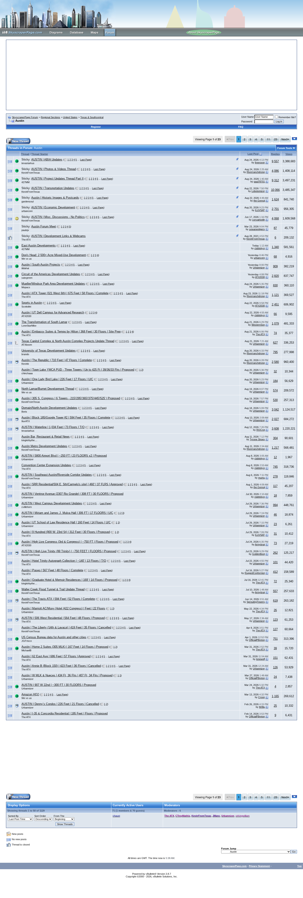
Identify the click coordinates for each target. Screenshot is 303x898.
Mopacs (26, 287)
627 (275, 342)
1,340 (275, 247)
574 (275, 390)
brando (25, 354)
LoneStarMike (29, 325)
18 (275, 495)
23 (275, 139)
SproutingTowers (256, 602)
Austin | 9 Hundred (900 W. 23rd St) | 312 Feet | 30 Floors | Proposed (66, 532)
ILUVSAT (260, 210)
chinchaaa (27, 373)
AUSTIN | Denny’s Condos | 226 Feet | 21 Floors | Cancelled (60, 704)
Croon (261, 697)
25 (275, 705)
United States (70, 117)
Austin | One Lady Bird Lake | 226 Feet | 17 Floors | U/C (57, 379)
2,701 (275, 209)
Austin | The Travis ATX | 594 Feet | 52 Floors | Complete (58, 599)
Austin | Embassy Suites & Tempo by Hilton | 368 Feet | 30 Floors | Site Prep (71, 331)
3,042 (275, 409)
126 (275, 667)
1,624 (275, 199)
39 (275, 648)
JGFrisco (27, 641)
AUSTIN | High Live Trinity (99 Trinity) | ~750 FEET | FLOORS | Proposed (69, 551)
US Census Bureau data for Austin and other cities (54, 637)
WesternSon (258, 324)
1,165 (275, 696)
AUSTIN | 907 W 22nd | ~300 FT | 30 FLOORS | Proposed (59, 685)
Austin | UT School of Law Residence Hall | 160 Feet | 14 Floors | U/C (66, 522)
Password (246, 121)
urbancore (27, 211)
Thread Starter (39, 154)
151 (275, 657)
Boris (24, 411)
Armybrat (260, 544)
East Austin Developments (39, 245)
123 (275, 619)
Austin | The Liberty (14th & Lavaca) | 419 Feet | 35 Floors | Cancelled (66, 627)
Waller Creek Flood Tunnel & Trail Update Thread (53, 589)
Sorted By (13, 816)
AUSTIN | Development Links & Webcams (58, 236)
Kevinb (25, 363)
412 (275, 571)
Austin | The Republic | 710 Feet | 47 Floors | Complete (57, 360)
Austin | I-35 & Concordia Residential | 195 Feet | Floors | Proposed (65, 713)
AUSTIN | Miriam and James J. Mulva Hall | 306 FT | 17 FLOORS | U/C (67, 513)
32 (275, 371)
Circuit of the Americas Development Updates (51, 274)
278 (275, 476)
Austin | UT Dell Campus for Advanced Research (53, 312)
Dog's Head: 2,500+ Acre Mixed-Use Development (54, 255)
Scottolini (26, 306)
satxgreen (27, 277)
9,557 (275, 161)
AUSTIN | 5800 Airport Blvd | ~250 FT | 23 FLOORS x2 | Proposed (64, 455)
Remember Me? (287, 117)
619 (275, 600)
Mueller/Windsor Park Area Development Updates (53, 283)
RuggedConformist (255, 573)
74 (275, 333)
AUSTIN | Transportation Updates (52, 188)
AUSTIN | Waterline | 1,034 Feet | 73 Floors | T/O (53, 427)
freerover (260, 162)
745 (275, 466)
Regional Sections (50, 117)
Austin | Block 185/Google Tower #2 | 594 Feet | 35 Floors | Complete (66, 417)
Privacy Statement (259, 866)
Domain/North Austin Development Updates (49, 407)
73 (275, 543)
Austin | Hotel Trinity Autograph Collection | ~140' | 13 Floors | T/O (64, 560)
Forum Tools (284, 148)
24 (275, 677)
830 (275, 285)
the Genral (259, 200)
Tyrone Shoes (257, 439)
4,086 (275, 170)
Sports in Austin (32, 302)
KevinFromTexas (31, 172)
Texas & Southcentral (91, 117)
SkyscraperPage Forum (25, 117)
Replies (275, 154)
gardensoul (27, 201)
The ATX (26, 239)
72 (275, 581)
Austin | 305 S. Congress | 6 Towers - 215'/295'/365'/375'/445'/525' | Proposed (71, 398)
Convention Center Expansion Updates (46, 465)
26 (275, 610)
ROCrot (260, 429)
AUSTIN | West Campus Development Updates (52, 503)
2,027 (275, 419)
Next (284, 139)
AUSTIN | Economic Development (53, 207)
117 (275, 486)
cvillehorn (27, 507)
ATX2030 (260, 277)
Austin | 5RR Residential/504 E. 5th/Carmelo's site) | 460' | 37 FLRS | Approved (72, 484)
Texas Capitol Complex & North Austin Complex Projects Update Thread (68, 341)
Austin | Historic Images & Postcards (55, 197)
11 (268, 139)
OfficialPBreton (257, 640)
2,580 (275, 362)
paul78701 (259, 181)
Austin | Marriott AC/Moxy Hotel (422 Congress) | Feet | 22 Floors (63, 608)
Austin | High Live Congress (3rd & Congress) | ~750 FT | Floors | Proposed (70, 541)
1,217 (275, 447)
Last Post (253, 154)
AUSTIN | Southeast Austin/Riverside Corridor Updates (57, 474)
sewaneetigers (257, 229)
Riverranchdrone (256, 172)
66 (275, 314)
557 (275, 591)
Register (96, 126)
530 (275, 400)
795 (275, 352)
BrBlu (262, 707)
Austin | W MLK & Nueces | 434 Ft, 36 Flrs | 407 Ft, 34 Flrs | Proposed (67, 675)
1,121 (275, 295)
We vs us (27, 258)
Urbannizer (259, 267)
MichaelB (26, 650)
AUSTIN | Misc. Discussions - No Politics (58, 217)
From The (59, 816)
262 (275, 552)
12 (275, 457)
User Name (247, 116)
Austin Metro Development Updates (44, 446)
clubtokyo (259, 248)
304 (275, 438)
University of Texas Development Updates (49, 350)
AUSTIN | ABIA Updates (46, 159)
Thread (25, 154)
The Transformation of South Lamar (44, 322)
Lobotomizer (258, 191)
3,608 (275, 428)
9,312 (275, 180)
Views (288, 154)
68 (275, 256)
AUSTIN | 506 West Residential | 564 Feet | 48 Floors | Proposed (63, 618)
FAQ (240, 126)
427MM (26, 182)
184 (275, 381)
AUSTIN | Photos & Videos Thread (53, 169)
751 (275, 638)
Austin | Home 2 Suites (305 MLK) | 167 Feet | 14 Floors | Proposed (65, 646)
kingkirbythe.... (29, 440)
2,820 (275, 276)
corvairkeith (258, 219)
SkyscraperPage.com (234, 866)
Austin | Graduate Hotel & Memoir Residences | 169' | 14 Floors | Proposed (69, 579)
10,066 (275, 190)
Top (299, 866)
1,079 (275, 323)
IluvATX (26, 421)
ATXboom (27, 344)
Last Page (85, 159)
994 (275, 505)
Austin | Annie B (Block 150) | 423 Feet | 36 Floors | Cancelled (61, 665)
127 (275, 629)
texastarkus (28, 163)
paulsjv (25, 230)
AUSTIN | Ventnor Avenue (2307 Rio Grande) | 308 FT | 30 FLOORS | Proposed (72, 493)
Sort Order (40, 816)
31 (275, 533)
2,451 (275, 304)
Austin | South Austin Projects (41, 264)
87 (275, 228)
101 (275, 562)
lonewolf (260, 659)
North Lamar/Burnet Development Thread (48, 388)
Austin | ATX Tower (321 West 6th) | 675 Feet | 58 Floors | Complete (65, 293)
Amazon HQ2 (30, 694)
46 (275, 514)
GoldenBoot (258, 554)
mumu (261, 477)
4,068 (275, 218)
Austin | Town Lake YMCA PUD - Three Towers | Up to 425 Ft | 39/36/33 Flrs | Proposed (78, 369)
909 (275, 266)
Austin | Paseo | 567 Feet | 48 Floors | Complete (52, 570)
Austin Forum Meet (43, 226)
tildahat (25, 268)
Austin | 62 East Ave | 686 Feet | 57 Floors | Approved (56, 656)
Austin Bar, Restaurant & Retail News (46, 436)
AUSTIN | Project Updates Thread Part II (57, 178)
